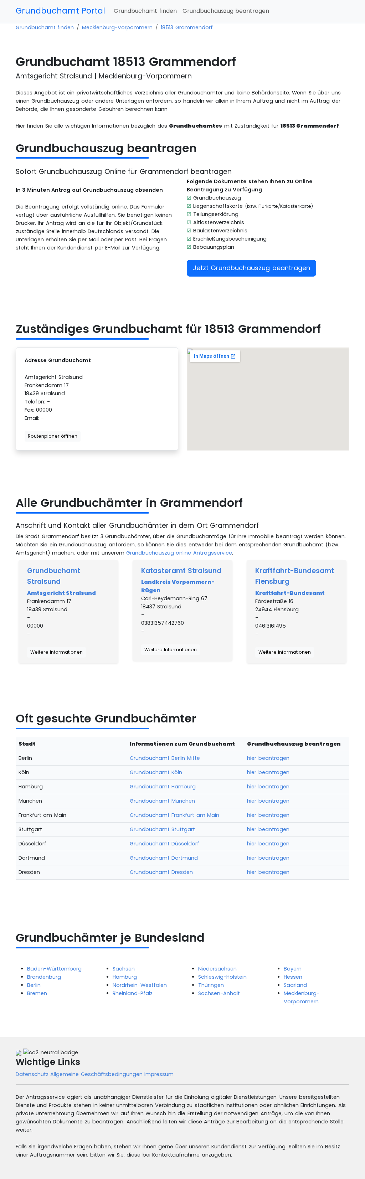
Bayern (293, 968)
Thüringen (211, 985)
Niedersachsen (217, 968)
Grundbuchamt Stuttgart (162, 829)
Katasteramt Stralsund (181, 571)
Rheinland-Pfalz (133, 993)
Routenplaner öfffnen (52, 436)
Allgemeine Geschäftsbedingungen (97, 1074)
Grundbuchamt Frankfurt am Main (174, 815)
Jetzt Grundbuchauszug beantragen (251, 267)
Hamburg (125, 976)
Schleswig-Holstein (222, 976)
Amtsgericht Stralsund (61, 593)
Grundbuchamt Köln (156, 772)
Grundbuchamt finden (145, 11)
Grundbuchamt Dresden (161, 872)
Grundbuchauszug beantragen (225, 11)
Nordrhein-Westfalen (140, 985)
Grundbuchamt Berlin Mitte (165, 758)
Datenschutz (33, 1074)
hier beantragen (268, 758)
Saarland (295, 985)
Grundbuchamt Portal (60, 10)
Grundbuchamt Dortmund (164, 857)
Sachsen (124, 968)
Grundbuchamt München (162, 800)
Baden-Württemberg (54, 968)
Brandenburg (44, 976)
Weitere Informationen (56, 652)
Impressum (159, 1074)
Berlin (34, 985)
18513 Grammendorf (186, 27)
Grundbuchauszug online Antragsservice (179, 552)
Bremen (37, 993)
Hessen (293, 976)
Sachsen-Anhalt (219, 993)
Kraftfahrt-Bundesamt (290, 593)
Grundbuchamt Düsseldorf (164, 843)
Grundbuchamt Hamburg (163, 786)
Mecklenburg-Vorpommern (117, 27)
